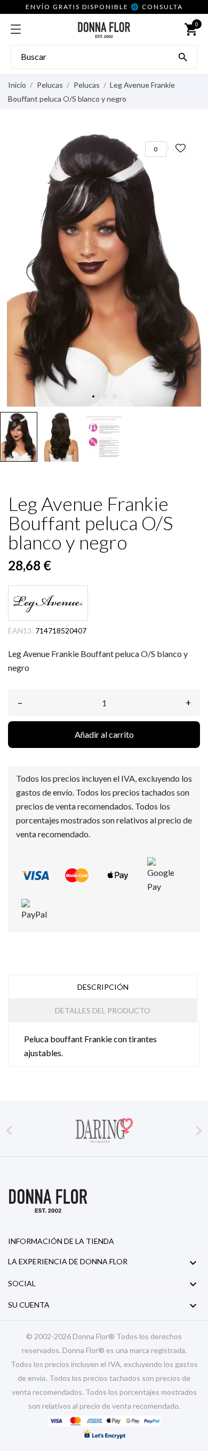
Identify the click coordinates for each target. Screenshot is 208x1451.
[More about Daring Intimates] (104, 1130)
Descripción (103, 986)
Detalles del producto (102, 1010)
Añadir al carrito (104, 734)
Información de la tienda (61, 1241)
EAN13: (21, 630)
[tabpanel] (104, 267)
